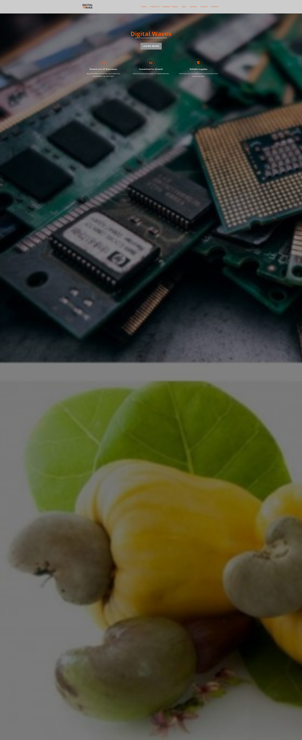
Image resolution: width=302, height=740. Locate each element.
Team (183, 6)
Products (154, 6)
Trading (165, 6)
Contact (193, 6)
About (175, 6)
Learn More (151, 46)
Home (144, 6)
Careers (203, 6)
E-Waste (214, 6)
